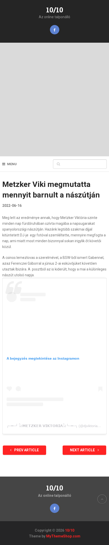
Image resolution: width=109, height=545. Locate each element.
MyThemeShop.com (63, 536)
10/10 (54, 9)
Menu (12, 164)
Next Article (83, 450)
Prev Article (26, 450)
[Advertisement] (54, 99)
